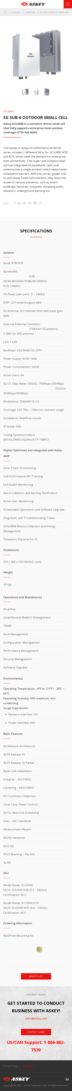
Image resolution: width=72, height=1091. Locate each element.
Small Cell (30, 12)
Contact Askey (36, 1032)
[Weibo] (29, 203)
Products (16, 12)
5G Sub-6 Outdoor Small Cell (54, 12)
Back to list (36, 976)
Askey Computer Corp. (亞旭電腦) (33, 4)
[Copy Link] (40, 203)
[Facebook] (15, 203)
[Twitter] (24, 203)
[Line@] (35, 203)
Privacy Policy (10, 1065)
